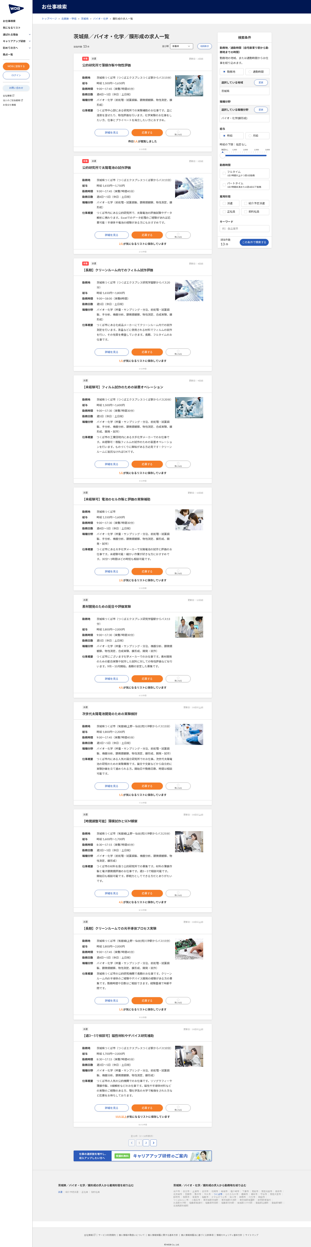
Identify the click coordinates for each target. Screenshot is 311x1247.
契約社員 (254, 211)
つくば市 (218, 1194)
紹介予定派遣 (257, 203)
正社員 (231, 211)
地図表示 (204, 46)
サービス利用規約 (107, 1235)
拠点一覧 (8, 54)
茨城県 (85, 18)
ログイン (16, 75)
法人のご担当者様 (11, 100)
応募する (147, 132)
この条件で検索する (254, 242)
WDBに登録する (16, 66)
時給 (230, 135)
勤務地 (231, 71)
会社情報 (7, 95)
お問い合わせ (16, 87)
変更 (261, 82)
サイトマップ (251, 1235)
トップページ (49, 18)
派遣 (230, 203)
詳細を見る (111, 132)
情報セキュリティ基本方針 (229, 1235)
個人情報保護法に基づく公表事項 (197, 1235)
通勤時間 (258, 71)
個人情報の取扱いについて (132, 1235)
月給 (255, 135)
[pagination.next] (153, 1143)
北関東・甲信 (68, 18)
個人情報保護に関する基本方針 (163, 1235)
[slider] (223, 154)
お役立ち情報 (9, 105)
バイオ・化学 (100, 18)
